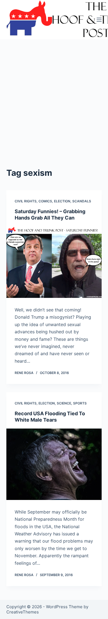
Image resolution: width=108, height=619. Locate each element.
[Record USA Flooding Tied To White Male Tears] (53, 464)
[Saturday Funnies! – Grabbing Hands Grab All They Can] (53, 262)
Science (64, 403)
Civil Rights (26, 201)
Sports (80, 403)
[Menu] (99, 19)
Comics (45, 201)
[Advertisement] (54, 110)
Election (62, 201)
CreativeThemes (22, 612)
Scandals (81, 201)
